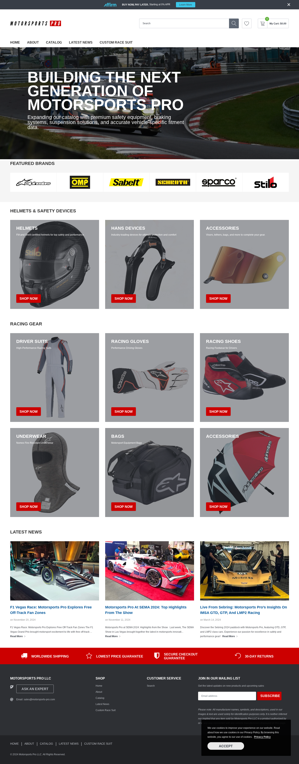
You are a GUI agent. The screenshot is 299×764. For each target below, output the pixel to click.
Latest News (81, 42)
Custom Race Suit (116, 42)
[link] (247, 23)
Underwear (31, 436)
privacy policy (262, 736)
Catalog (54, 42)
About (33, 42)
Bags (117, 436)
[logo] (35, 23)
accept (226, 746)
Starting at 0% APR (157, 4)
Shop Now (29, 411)
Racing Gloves (130, 341)
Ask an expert (35, 689)
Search (151, 685)
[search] (234, 23)
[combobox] (184, 23)
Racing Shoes (223, 341)
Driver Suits (32, 341)
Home (15, 42)
